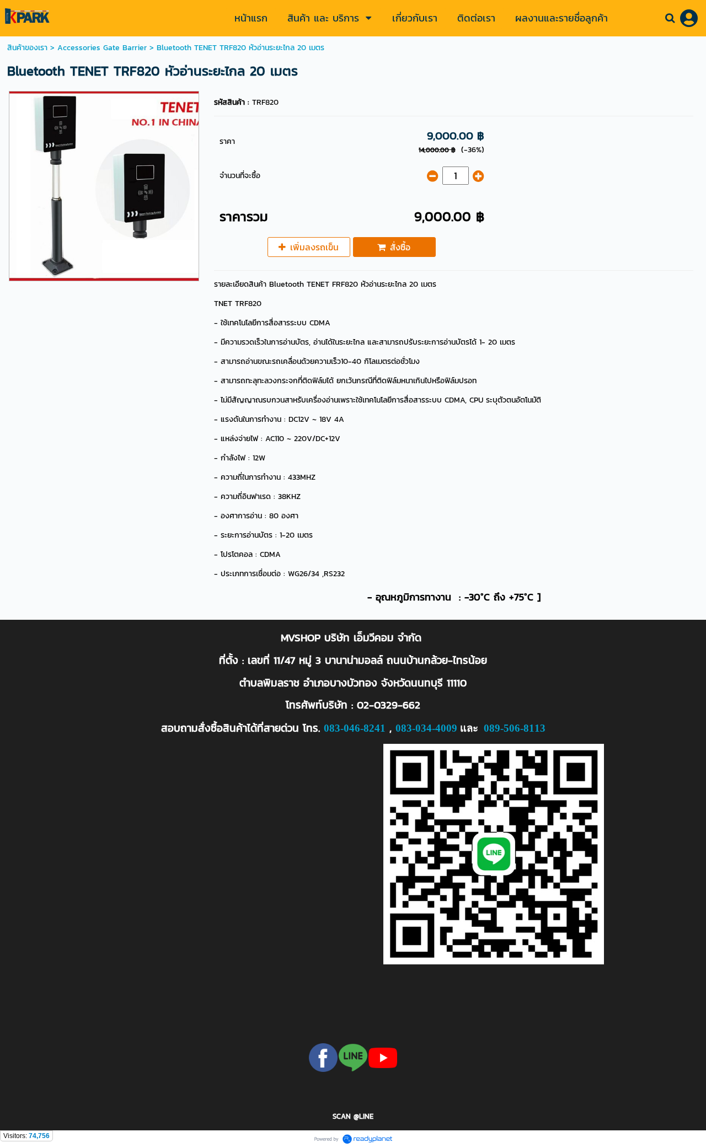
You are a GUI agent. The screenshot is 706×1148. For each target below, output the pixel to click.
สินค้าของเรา (27, 47)
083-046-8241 (355, 728)
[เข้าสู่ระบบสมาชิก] (689, 18)
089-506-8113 (514, 728)
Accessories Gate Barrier (102, 47)
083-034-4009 (426, 728)
